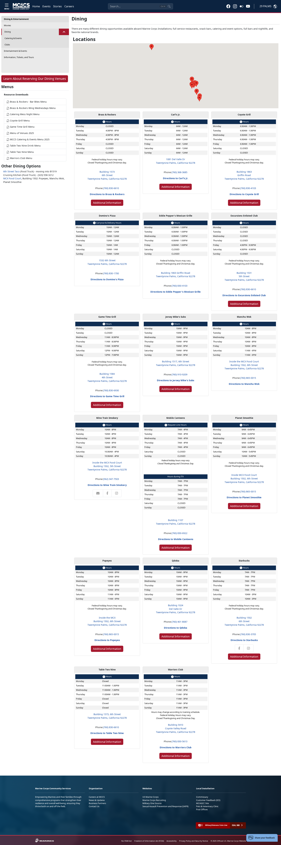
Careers (69, 6)
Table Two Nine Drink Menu (25, 145)
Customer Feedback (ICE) (208, 800)
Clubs (7, 44)
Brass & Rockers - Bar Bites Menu (28, 101)
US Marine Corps (150, 796)
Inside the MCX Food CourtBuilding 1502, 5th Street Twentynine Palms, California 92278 (107, 466)
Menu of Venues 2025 (21, 133)
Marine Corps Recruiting (154, 800)
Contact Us (94, 806)
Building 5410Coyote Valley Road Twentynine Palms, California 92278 (175, 728)
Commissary (202, 796)
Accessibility (172, 841)
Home (36, 6)
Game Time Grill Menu (21, 126)
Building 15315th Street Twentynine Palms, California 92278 (244, 276)
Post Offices (202, 809)
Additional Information (107, 203)
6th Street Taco (11, 171)
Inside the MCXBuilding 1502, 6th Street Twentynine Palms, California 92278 (107, 621)
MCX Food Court (12, 178)
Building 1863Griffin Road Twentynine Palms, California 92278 (244, 175)
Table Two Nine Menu (21, 151)
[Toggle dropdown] (64, 32)
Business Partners (97, 803)
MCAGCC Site (202, 803)
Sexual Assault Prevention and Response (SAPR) (165, 806)
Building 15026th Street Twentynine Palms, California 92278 (244, 621)
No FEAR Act (126, 841)
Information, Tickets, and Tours (19, 57)
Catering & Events (13, 38)
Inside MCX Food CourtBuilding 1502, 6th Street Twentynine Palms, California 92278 (244, 478)
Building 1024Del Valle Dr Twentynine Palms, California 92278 (175, 609)
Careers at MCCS (97, 796)
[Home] (21, 6)
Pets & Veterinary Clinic (207, 806)
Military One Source (151, 803)
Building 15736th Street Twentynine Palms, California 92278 (107, 175)
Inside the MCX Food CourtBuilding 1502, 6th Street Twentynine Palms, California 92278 (244, 365)
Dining (7, 31)
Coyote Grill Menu (19, 120)
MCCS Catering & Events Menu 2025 (29, 139)
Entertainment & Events (15, 50)
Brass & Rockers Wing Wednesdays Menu (32, 108)
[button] (228, 6)
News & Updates (97, 800)
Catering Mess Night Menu (24, 114)
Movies (7, 25)
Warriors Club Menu (20, 158)
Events (46, 6)
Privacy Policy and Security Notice (193, 841)
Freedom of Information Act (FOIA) (149, 841)
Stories (57, 6)
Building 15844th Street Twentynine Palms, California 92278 (107, 377)
